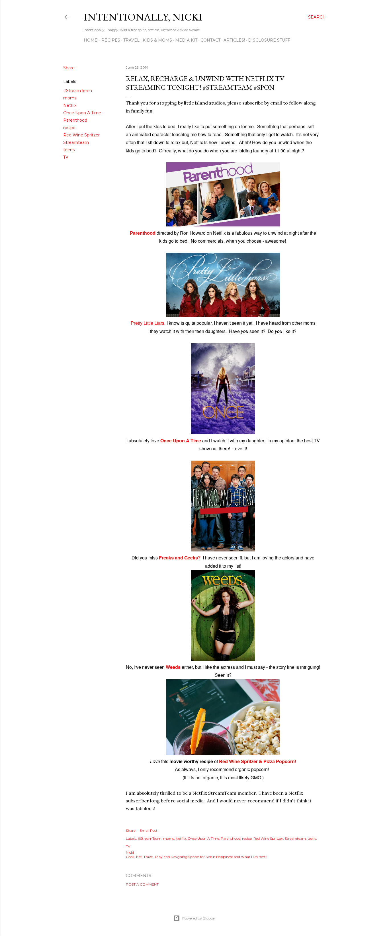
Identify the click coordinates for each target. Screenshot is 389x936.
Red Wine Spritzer (81, 135)
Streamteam (76, 142)
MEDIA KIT (186, 40)
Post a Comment (142, 884)
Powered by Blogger (199, 918)
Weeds (173, 667)
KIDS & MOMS (157, 40)
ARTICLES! (234, 40)
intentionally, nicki (143, 17)
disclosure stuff (269, 40)
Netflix (69, 105)
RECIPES (110, 40)
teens (69, 149)
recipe (69, 127)
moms (69, 98)
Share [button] (69, 67)
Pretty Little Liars (147, 323)
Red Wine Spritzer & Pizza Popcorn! (257, 761)
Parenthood (75, 120)
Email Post (148, 830)
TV (65, 157)
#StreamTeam (77, 90)
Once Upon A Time (82, 112)
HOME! (91, 40)
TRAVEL (131, 40)
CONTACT (210, 40)
